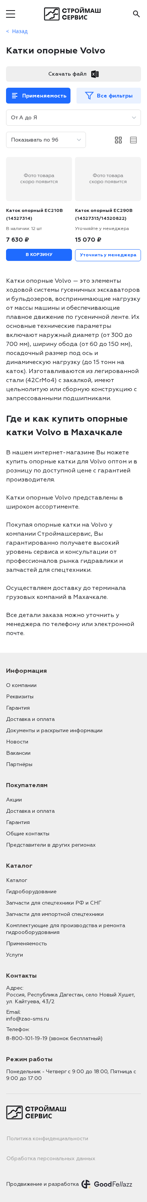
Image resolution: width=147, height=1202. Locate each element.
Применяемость (44, 96)
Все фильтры (115, 96)
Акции (14, 800)
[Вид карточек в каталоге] (118, 140)
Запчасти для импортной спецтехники (55, 914)
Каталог (16, 880)
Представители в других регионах (51, 845)
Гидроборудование (31, 891)
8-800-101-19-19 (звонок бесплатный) (54, 1038)
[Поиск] (136, 13)
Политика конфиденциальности (47, 1138)
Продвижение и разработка (42, 1184)
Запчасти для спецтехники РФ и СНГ (53, 903)
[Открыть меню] (10, 14)
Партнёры (19, 764)
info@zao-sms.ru (27, 1019)
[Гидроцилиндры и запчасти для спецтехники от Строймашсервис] (74, 14)
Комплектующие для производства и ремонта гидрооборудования (65, 928)
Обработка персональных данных (50, 1158)
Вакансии (18, 753)
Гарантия (18, 708)
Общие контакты (27, 833)
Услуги (14, 955)
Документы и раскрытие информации (54, 730)
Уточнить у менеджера (108, 255)
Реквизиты (20, 696)
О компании (21, 685)
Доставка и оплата (30, 719)
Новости (17, 742)
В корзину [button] (39, 254)
